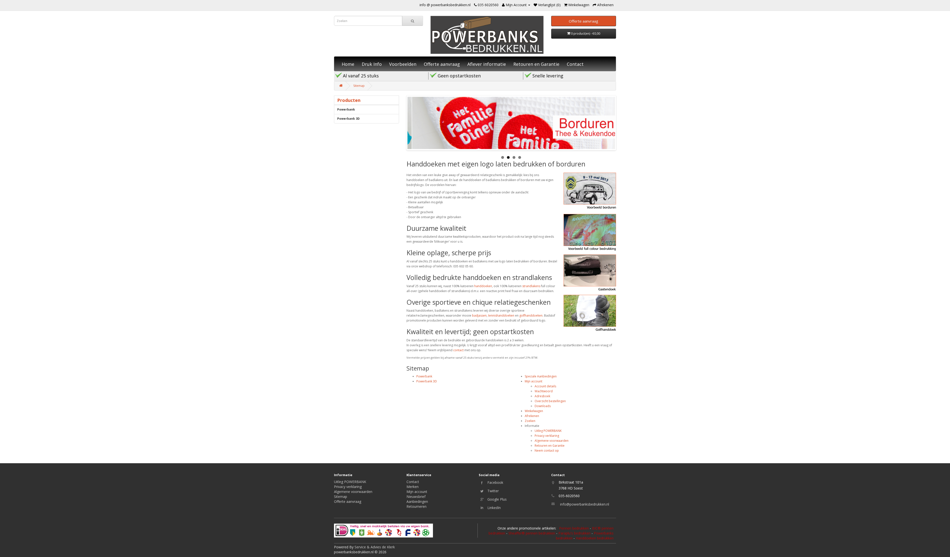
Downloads (543, 406)
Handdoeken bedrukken (595, 538)
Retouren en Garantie (536, 64)
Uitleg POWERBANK (548, 431)
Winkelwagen (534, 411)
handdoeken (483, 286)
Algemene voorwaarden (552, 441)
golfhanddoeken (531, 315)
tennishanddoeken (501, 315)
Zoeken (530, 421)
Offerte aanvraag (442, 64)
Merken (412, 486)
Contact (575, 64)
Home (348, 64)
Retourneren (416, 506)
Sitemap (359, 86)
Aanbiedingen (417, 501)
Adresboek (542, 396)
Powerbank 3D (348, 118)
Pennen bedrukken (574, 528)
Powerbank (346, 109)
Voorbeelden (402, 64)
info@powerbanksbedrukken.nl (584, 504)
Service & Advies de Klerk (375, 547)
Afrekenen (532, 416)
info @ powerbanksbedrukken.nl (445, 4)
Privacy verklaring (547, 436)
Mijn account (533, 381)
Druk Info (372, 64)
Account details (545, 386)
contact (458, 350)
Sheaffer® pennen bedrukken (531, 533)
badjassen (479, 315)
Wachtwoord (544, 391)
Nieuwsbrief (416, 496)
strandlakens (531, 286)
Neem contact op (547, 450)
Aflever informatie (486, 64)
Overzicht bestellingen (550, 401)
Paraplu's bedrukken (574, 533)
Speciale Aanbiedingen (541, 376)
